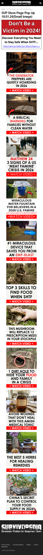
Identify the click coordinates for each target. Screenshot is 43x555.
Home (3, 9)
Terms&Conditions (18, 545)
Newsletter (5, 547)
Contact (36, 545)
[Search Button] (41, 3)
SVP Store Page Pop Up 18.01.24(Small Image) (19, 9)
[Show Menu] (2, 3)
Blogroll (28, 545)
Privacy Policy (6, 545)
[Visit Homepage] (21, 3)
